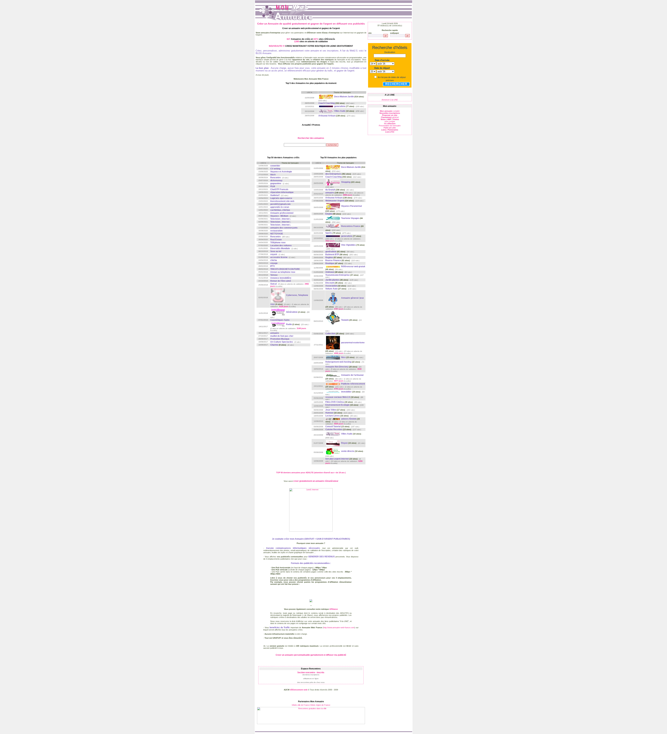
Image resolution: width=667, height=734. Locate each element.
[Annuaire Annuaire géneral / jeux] (333, 298)
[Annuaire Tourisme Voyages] (333, 218)
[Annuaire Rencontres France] (333, 226)
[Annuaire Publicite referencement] (333, 384)
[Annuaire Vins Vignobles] (333, 245)
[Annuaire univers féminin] (333, 419)
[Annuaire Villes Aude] (326, 111)
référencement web (298, 690)
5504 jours (338, 424)
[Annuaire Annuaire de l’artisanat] (333, 375)
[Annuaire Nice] (333, 357)
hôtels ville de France (301, 705)
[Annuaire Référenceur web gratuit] (333, 266)
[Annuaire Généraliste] (278, 312)
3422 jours (330, 241)
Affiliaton (333, 609)
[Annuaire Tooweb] (333, 320)
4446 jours (338, 353)
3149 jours (301, 328)
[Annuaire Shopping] (333, 182)
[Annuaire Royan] (333, 443)
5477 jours (338, 381)
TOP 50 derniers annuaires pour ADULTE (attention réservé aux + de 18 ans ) (311, 472)
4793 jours (338, 389)
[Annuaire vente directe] (333, 451)
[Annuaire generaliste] (326, 106)
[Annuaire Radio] (278, 324)
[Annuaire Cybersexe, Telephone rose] (278, 295)
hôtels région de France (320, 705)
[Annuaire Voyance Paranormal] (333, 206)
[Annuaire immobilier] (333, 392)
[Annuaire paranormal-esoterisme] (333, 343)
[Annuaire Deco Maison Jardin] (326, 97)
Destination (389, 52)
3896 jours (347, 195)
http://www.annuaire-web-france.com (338, 627)
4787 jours (338, 309)
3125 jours (283, 306)
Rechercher (396, 84)
